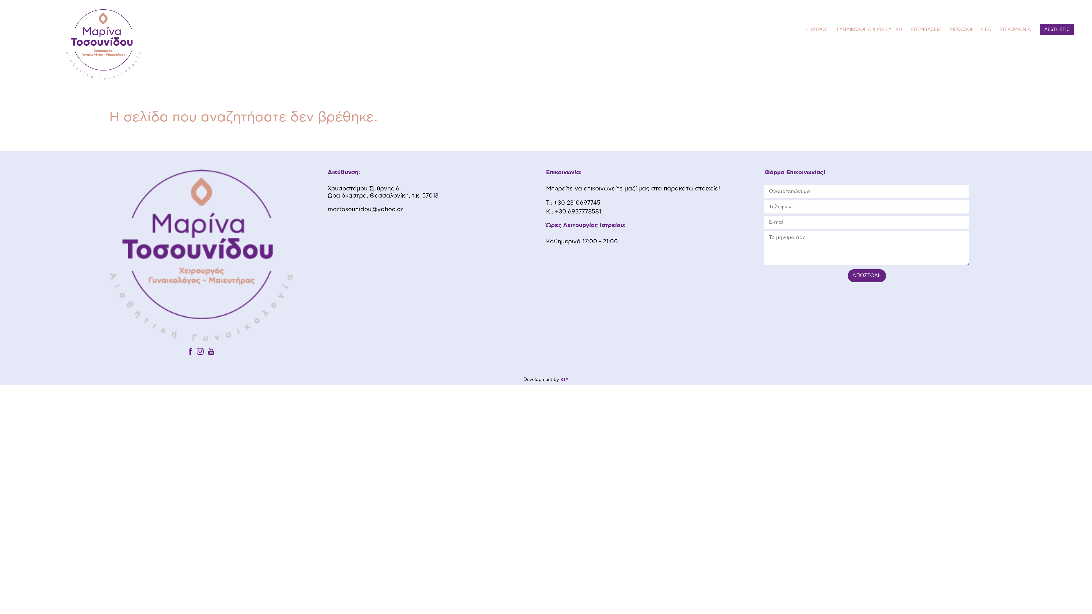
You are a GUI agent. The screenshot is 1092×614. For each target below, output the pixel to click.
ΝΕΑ (986, 29)
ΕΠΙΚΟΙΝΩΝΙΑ (1015, 29)
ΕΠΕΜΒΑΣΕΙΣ (926, 29)
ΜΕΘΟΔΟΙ (961, 29)
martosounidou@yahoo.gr (365, 209)
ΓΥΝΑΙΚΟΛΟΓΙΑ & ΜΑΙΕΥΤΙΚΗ (869, 29)
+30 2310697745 (577, 203)
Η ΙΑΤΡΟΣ (817, 29)
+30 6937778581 (578, 212)
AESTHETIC (1057, 29)
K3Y (564, 380)
